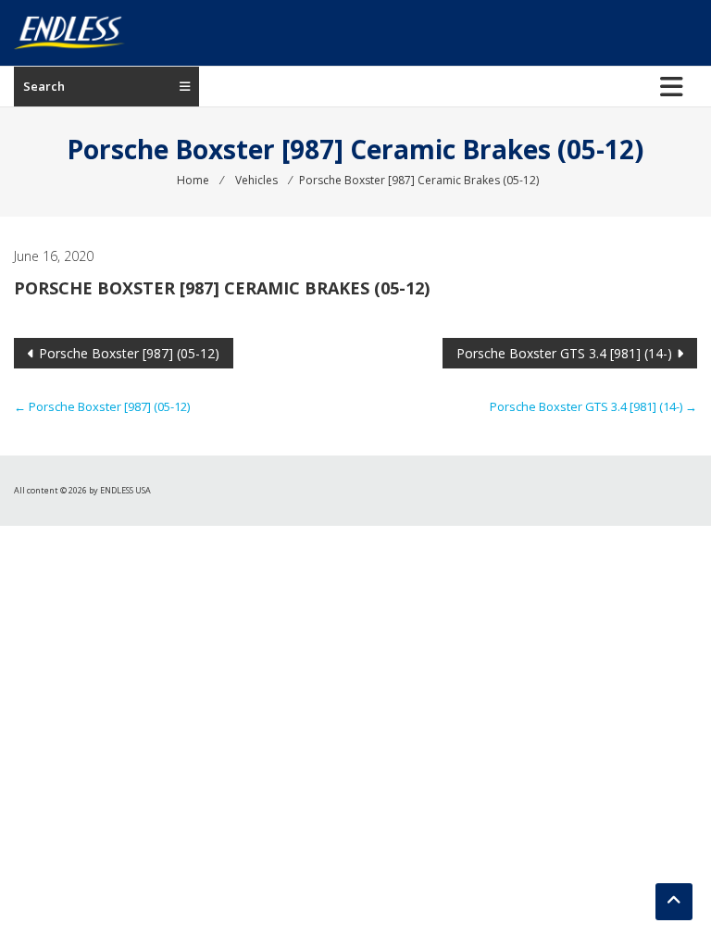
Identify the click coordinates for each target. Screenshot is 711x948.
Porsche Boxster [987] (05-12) (129, 353)
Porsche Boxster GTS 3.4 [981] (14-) (564, 353)
